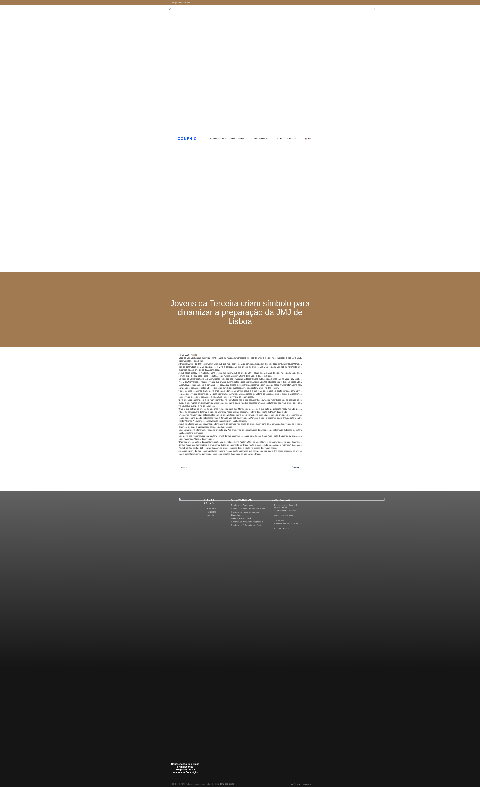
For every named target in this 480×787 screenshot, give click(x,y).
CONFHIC (187, 139)
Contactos (291, 139)
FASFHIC (279, 139)
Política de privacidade (301, 784)
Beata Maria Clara (218, 139)
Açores (194, 355)
